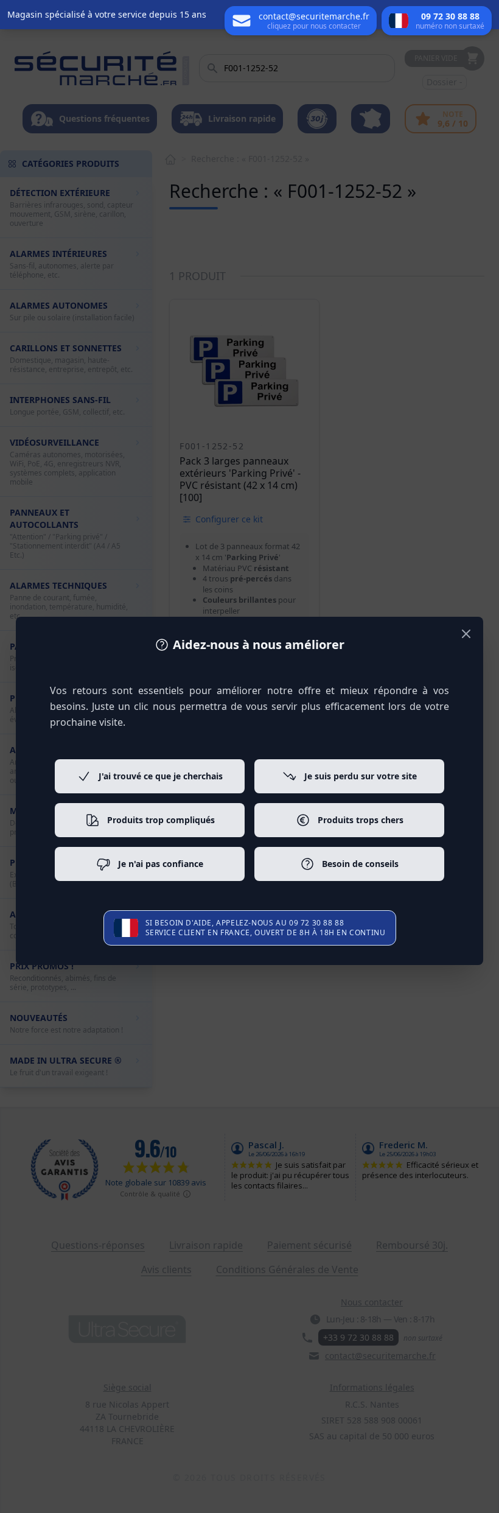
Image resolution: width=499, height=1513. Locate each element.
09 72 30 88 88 (316, 923)
